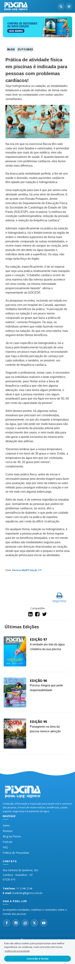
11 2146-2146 (24, 888)
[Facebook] (6, 923)
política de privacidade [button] (17, 951)
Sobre (6, 825)
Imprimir (59, 601)
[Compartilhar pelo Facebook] (37, 615)
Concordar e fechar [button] (38, 958)
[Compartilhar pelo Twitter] (44, 615)
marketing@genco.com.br (27, 893)
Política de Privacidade (16, 852)
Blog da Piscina (12, 836)
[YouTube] (44, 923)
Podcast (7, 842)
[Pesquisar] (61, 6)
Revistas (8, 831)
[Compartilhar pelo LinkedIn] (30, 615)
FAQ (5, 847)
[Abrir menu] (69, 6)
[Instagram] (16, 923)
